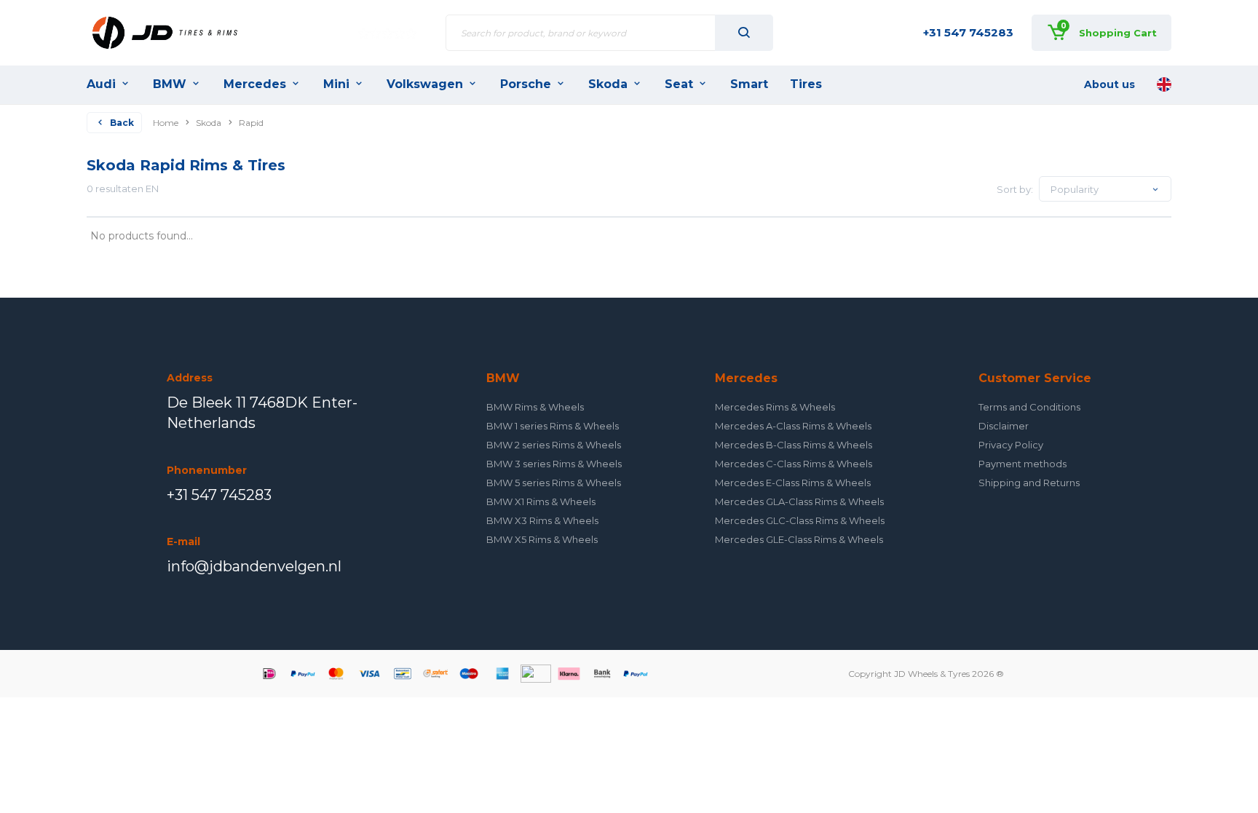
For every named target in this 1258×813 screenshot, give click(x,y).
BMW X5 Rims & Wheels (542, 539)
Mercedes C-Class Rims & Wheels (793, 463)
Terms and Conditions (1029, 407)
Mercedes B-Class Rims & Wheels (793, 445)
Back (122, 122)
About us (1109, 84)
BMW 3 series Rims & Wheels (554, 463)
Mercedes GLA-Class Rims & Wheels (799, 501)
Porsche (525, 84)
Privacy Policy (1010, 445)
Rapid (251, 122)
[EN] (1164, 84)
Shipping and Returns (1029, 482)
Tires (806, 84)
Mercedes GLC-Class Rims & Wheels (800, 520)
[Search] (744, 33)
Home (165, 122)
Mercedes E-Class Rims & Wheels (793, 482)
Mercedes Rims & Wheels (775, 407)
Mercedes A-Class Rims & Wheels (793, 426)
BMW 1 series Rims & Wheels (552, 426)
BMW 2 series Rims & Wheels (553, 445)
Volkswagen (425, 84)
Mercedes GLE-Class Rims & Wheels (799, 539)
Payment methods (1022, 463)
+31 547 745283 (968, 32)
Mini (336, 84)
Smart (749, 84)
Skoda (608, 84)
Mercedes (254, 84)
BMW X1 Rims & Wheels (541, 501)
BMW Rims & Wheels (535, 407)
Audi (101, 84)
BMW (169, 84)
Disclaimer (1003, 426)
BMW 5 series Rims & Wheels (553, 482)
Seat (679, 84)
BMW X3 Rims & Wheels (542, 520)
